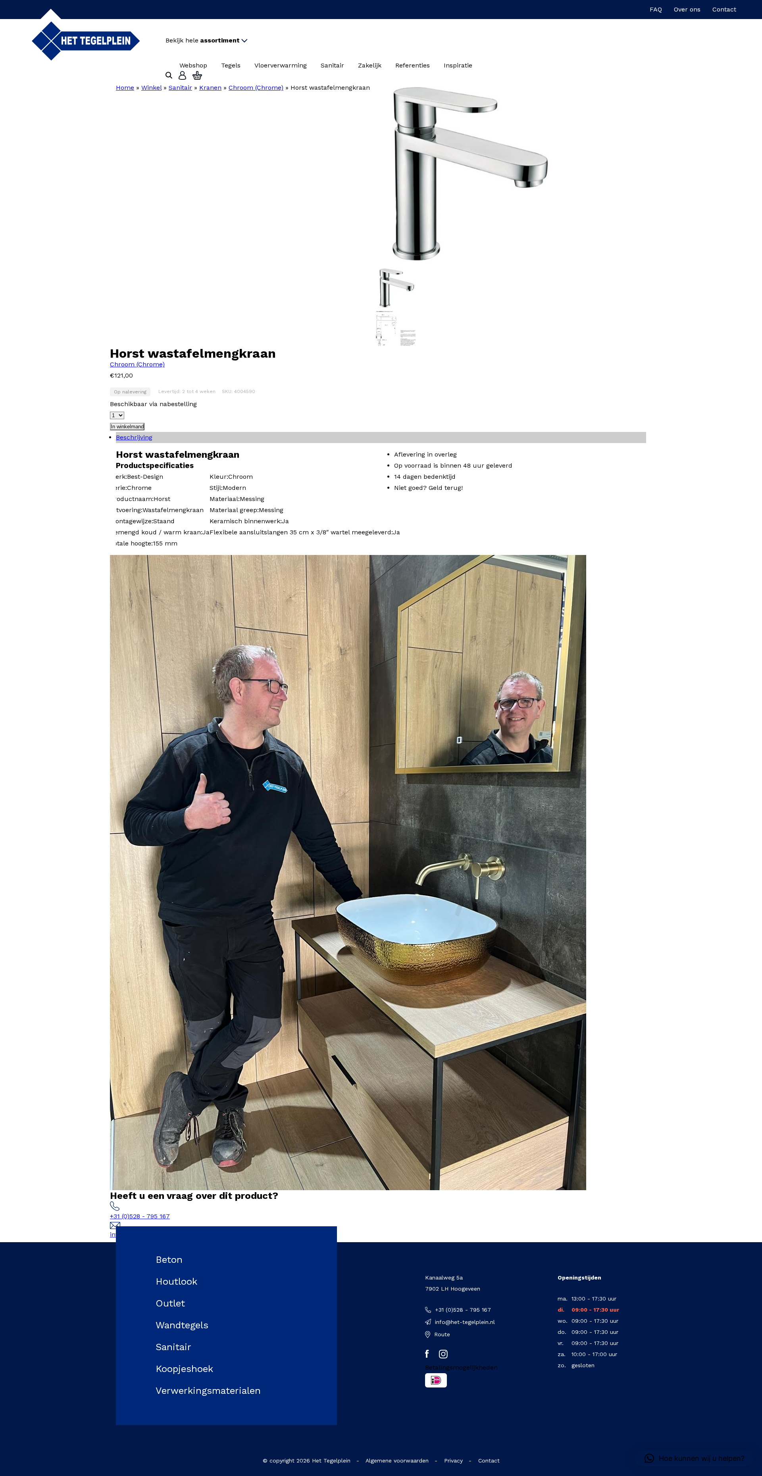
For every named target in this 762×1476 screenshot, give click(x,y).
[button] (694, 1458)
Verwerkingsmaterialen (208, 1390)
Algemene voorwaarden (397, 1460)
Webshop (193, 65)
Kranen (210, 87)
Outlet (170, 1303)
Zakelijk (369, 65)
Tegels (231, 65)
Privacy (453, 1460)
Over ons (687, 9)
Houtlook (176, 1281)
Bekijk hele (202, 40)
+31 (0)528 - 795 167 (140, 1216)
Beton (169, 1259)
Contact (724, 9)
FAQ (656, 9)
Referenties (412, 65)
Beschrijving (134, 437)
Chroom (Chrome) (256, 87)
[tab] (381, 437)
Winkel (151, 87)
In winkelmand (127, 427)
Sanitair (332, 65)
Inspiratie (458, 65)
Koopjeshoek (184, 1368)
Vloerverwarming (280, 65)
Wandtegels (182, 1325)
